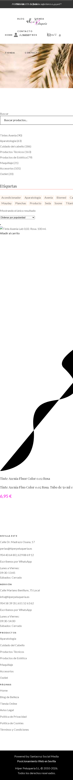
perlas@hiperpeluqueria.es (16, 548)
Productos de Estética (13, 658)
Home (4, 690)
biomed (61, 197)
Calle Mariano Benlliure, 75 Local (20, 590)
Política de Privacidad (13, 716)
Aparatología (8, 638)
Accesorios (7, 671)
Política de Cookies (12, 723)
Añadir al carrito (10, 233)
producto (35, 203)
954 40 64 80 (8, 555)
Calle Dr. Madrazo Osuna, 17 (17, 542)
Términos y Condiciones (14, 729)
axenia (48, 197)
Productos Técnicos (12, 651)
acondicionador (11, 197)
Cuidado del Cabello (12, 645)
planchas (20, 203)
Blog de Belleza (9, 697)
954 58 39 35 (8, 603)
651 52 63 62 (26, 603)
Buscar (4, 113)
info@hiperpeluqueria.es (14, 596)
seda (48, 203)
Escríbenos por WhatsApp (16, 609)
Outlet (4, 677)
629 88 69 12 (26, 555)
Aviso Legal (7, 710)
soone (58, 203)
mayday (6, 203)
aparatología (33, 197)
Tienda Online (8, 703)
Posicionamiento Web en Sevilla (36, 761)
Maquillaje (6, 664)
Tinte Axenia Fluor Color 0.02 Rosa (25, 478)
